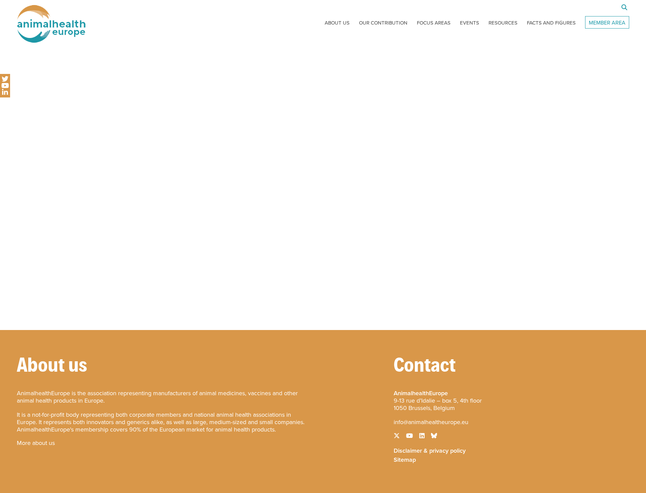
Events (469, 23)
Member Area (607, 23)
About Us (337, 23)
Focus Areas (434, 23)
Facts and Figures (551, 23)
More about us (36, 443)
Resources (503, 23)
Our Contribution (383, 23)
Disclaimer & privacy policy (430, 450)
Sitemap (405, 459)
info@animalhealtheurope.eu (431, 422)
